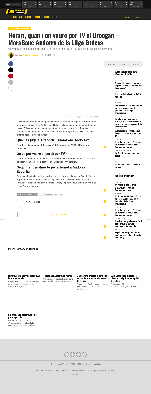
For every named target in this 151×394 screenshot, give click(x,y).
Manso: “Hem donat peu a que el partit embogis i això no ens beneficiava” (128, 85)
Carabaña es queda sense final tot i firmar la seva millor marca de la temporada (128, 224)
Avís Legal (97, 363)
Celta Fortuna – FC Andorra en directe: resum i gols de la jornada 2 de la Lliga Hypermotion (128, 109)
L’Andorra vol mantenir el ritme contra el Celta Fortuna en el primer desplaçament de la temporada (128, 122)
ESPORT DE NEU (50, 17)
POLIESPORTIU (62, 363)
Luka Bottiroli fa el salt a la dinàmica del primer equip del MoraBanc (125, 278)
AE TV (91, 363)
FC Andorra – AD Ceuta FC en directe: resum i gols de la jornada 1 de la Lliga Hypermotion (128, 200)
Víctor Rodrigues (30, 55)
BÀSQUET (37, 17)
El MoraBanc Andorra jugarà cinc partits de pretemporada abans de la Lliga (92, 278)
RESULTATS (17, 17)
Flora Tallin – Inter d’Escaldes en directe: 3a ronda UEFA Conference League (128, 144)
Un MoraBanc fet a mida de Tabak (127, 154)
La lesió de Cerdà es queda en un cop (128, 165)
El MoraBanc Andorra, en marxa (57, 275)
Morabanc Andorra (54, 194)
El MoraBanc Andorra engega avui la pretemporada (24, 277)
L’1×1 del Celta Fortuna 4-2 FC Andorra (128, 95)
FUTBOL (28, 17)
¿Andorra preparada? (124, 175)
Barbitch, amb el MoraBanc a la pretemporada (22, 316)
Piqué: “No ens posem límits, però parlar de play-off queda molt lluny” (128, 235)
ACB (41, 194)
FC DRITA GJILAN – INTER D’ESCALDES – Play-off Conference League (126, 187)
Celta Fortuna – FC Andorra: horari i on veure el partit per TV (128, 133)
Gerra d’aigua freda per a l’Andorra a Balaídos (126, 73)
